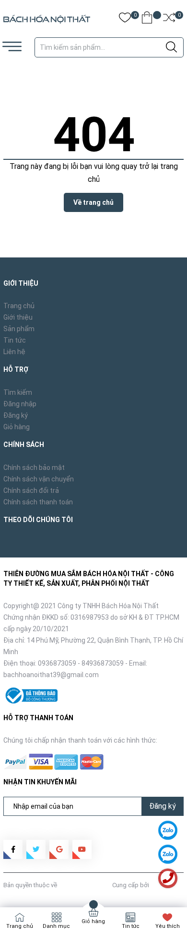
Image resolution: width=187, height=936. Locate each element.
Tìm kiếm (17, 392)
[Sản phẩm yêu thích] (125, 19)
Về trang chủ (93, 202)
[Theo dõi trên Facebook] (13, 849)
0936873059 (57, 663)
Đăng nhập (19, 404)
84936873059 (103, 663)
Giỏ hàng (16, 427)
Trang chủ (19, 306)
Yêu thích (167, 926)
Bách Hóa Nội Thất (84, 885)
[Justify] (171, 47)
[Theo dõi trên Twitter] (36, 849)
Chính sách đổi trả (31, 490)
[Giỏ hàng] (147, 19)
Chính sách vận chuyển (38, 479)
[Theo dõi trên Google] (59, 849)
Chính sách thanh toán (38, 502)
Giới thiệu (18, 317)
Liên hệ (14, 352)
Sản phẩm (19, 329)
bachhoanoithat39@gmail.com (51, 675)
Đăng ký (15, 415)
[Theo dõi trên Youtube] (82, 849)
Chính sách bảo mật (34, 467)
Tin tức (14, 340)
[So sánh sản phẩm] (169, 19)
